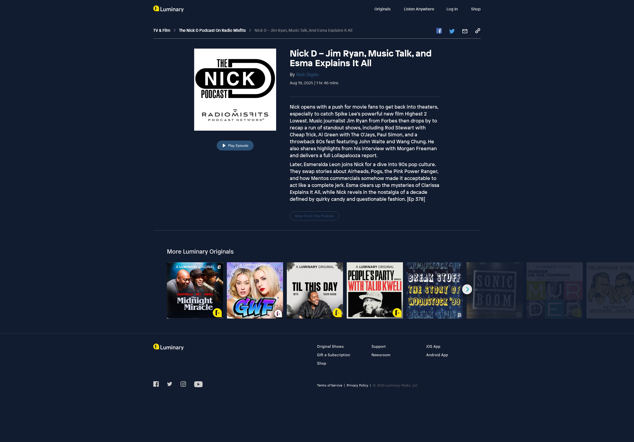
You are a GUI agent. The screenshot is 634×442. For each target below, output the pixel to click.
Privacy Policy (357, 385)
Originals (383, 9)
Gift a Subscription (333, 354)
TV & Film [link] (162, 30)
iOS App (433, 346)
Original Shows (330, 346)
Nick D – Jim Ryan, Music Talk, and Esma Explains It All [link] (303, 30)
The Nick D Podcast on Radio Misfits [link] (213, 30)
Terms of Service (329, 385)
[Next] (467, 289)
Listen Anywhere (419, 9)
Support (378, 346)
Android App (437, 354)
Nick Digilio (307, 74)
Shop (476, 9)
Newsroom (380, 354)
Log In (453, 9)
